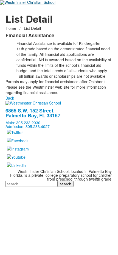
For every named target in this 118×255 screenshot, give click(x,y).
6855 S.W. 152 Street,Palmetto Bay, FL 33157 (32, 113)
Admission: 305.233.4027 (27, 126)
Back (9, 98)
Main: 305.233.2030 (22, 122)
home (11, 28)
